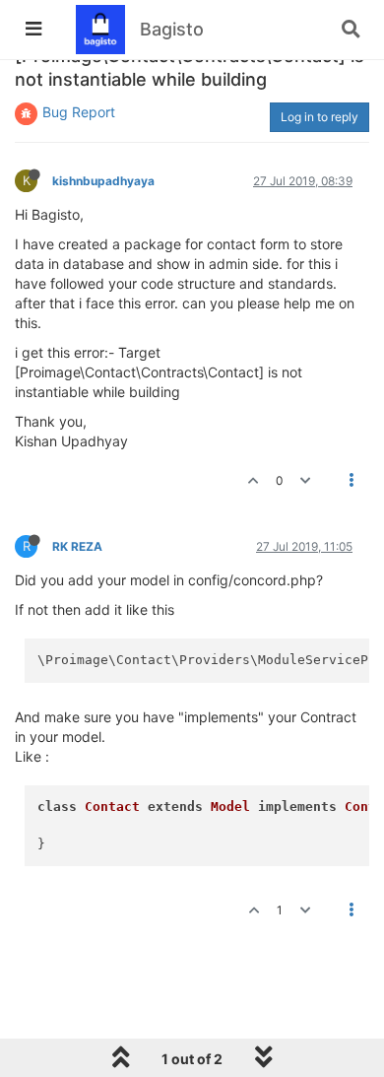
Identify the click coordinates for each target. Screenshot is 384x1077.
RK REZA (77, 546)
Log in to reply (319, 116)
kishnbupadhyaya (103, 180)
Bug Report (78, 111)
